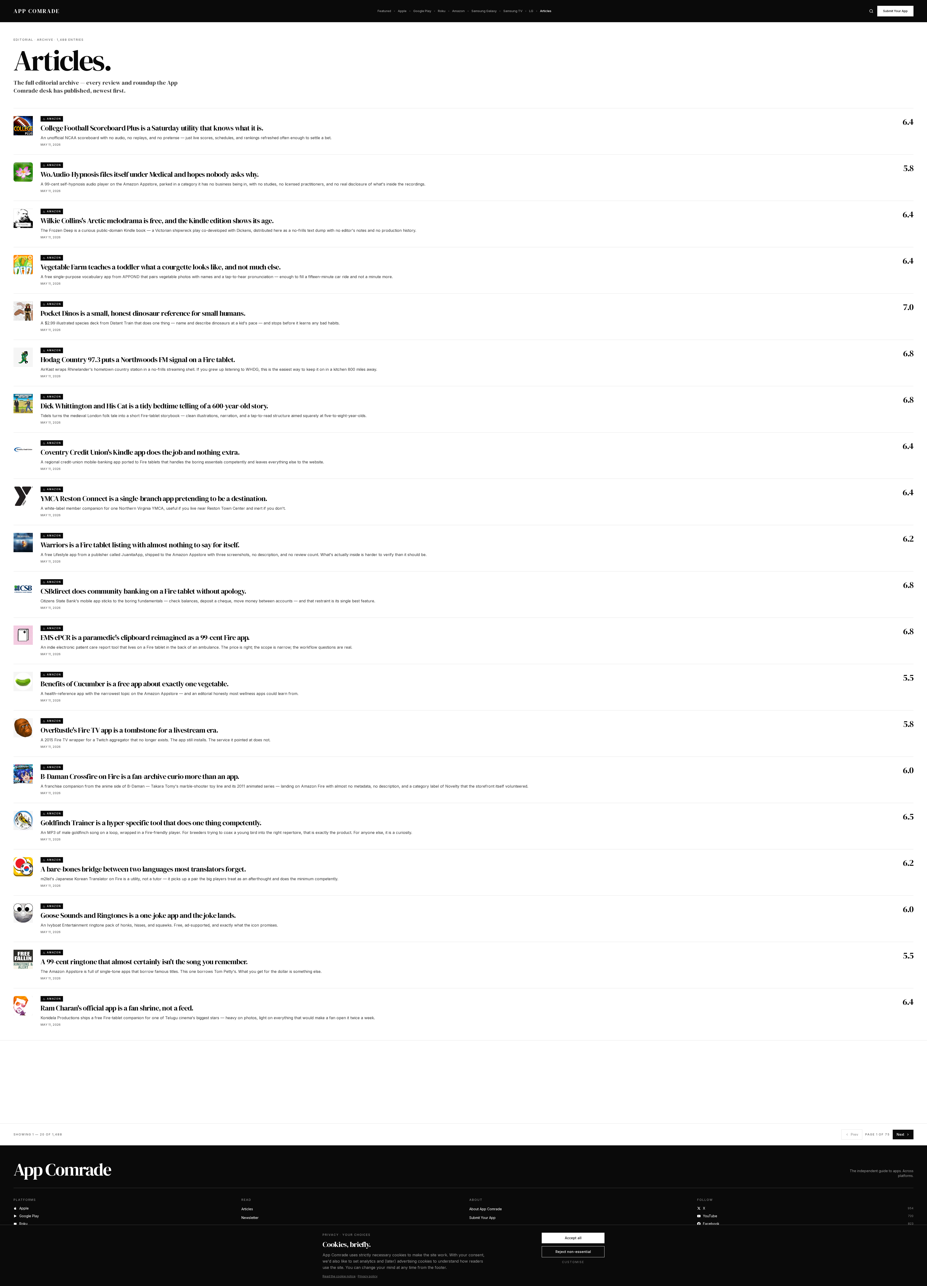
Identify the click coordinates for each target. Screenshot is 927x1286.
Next (900, 1134)
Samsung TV (512, 11)
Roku (441, 11)
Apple (402, 11)
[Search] (871, 11)
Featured (384, 11)
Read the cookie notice (339, 1276)
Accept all (573, 1238)
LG (531, 11)
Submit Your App (895, 11)
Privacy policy (368, 1276)
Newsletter (250, 1218)
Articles (545, 11)
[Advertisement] (158, 1082)
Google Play (422, 11)
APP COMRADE (37, 11)
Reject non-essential (573, 1252)
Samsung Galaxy (484, 11)
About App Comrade (485, 1209)
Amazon (458, 11)
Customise (573, 1262)
